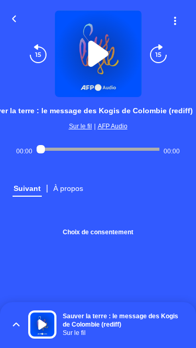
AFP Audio (113, 126)
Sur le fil (80, 126)
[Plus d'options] (175, 20)
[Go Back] (14, 17)
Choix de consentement (98, 232)
